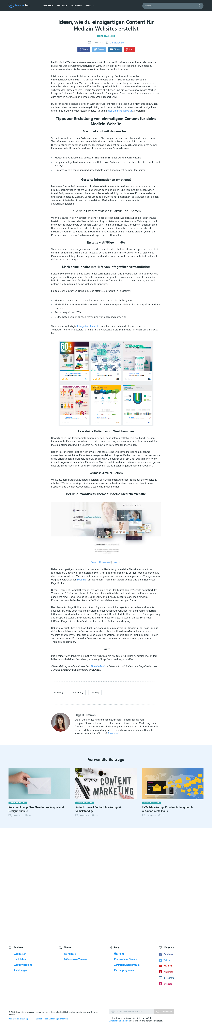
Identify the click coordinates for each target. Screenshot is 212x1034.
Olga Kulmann (117, 42)
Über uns (119, 953)
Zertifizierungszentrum (126, 964)
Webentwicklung (23, 964)
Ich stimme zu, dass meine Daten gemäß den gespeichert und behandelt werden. (136, 1019)
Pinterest (168, 971)
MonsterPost (97, 666)
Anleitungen (21, 970)
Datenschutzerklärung (18, 1018)
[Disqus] (106, 881)
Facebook (113, 733)
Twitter (167, 960)
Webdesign (48, 5)
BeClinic (81, 579)
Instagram (169, 977)
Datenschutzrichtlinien (119, 1020)
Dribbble (168, 983)
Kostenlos (62, 5)
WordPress (76, 5)
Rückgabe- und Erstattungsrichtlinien (51, 1018)
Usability (95, 692)
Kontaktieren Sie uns (125, 959)
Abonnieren (166, 1011)
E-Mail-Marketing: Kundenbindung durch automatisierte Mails (167, 809)
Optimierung (77, 692)
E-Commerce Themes (75, 959)
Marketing (58, 692)
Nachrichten (20, 959)
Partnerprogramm (124, 970)
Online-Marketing (106, 36)
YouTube (168, 965)
